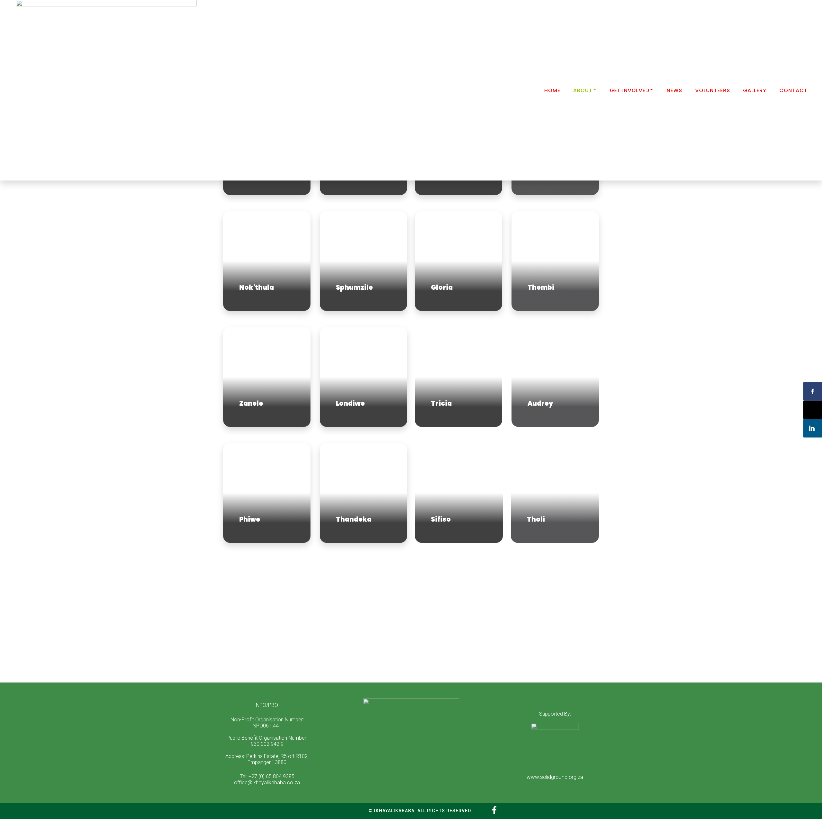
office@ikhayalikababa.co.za (267, 782)
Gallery (754, 90)
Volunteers (712, 90)
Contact (793, 90)
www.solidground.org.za (555, 777)
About (582, 90)
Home (552, 90)
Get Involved (629, 90)
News (674, 90)
